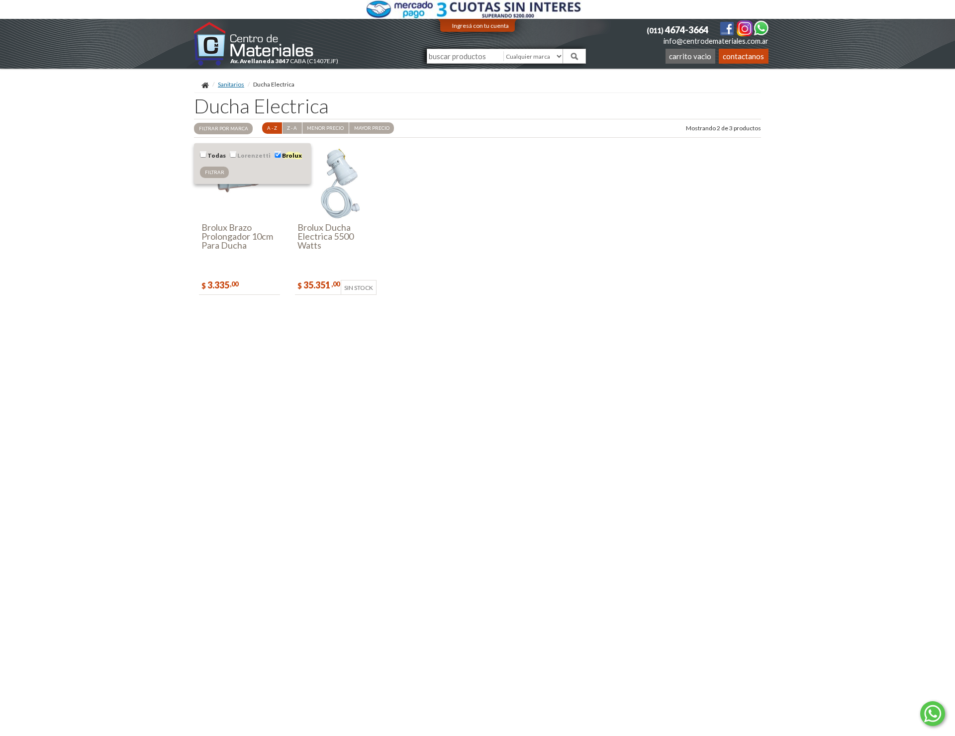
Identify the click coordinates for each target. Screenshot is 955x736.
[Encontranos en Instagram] (745, 27)
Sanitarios (231, 84)
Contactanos (743, 56)
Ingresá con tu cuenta (480, 25)
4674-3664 (677, 29)
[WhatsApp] (761, 27)
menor (325, 128)
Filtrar (214, 172)
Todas (216, 155)
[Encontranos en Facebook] (727, 27)
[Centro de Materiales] (254, 43)
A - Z (272, 128)
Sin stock (358, 287)
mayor (371, 128)
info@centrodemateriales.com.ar (716, 41)
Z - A (292, 128)
